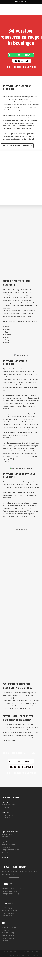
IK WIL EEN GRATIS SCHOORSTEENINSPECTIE (17, 145)
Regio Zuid (5, 842)
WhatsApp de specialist (19, 55)
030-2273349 (6, 837)
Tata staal (5, 941)
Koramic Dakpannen (8, 935)
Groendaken (6, 930)
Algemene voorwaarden (9, 927)
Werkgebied (5, 857)
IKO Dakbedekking (8, 933)
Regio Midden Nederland (10, 832)
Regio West (5, 802)
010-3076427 (6, 807)
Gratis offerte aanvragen (21, 767)
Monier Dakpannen (8, 938)
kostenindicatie (14, 877)
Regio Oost (5, 812)
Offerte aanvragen (21, 61)
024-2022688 (29, 67)
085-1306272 (6, 852)
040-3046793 (6, 847)
